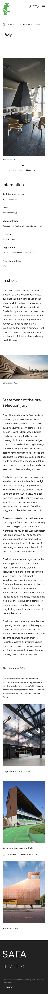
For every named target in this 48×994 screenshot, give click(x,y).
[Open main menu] (43, 5)
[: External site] (8, 988)
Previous (17, 170)
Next (28, 170)
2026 (35, 6)
